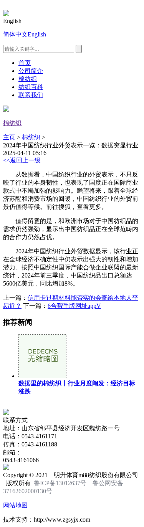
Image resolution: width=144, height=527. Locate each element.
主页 (9, 137)
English (37, 34)
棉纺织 (27, 79)
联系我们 (30, 95)
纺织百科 (30, 87)
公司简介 (30, 71)
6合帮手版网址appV (74, 305)
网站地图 (15, 505)
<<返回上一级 (22, 160)
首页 (24, 62)
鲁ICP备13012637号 (60, 483)
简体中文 (15, 34)
